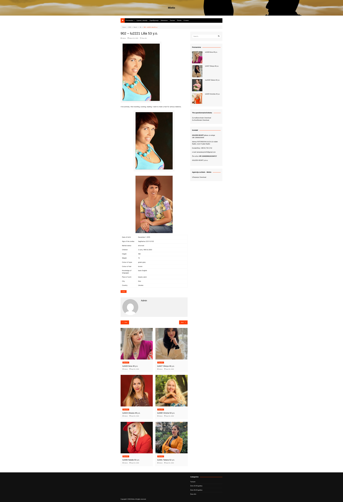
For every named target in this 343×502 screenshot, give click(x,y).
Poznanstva (129, 20)
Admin (124, 38)
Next (182, 322)
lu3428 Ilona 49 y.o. (130, 366)
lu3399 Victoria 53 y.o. (166, 413)
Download (207, 118)
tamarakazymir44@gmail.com (206, 152)
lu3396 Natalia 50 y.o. (131, 460)
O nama (186, 20)
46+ (124, 291)
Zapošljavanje (154, 20)
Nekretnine (164, 20)
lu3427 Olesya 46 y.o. (166, 366)
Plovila (179, 20)
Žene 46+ (144, 38)
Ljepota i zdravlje (142, 20)
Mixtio (171, 7)
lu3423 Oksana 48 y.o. (131, 413)
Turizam (172, 20)
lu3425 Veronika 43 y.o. (212, 94)
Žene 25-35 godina (196, 486)
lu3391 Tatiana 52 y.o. (166, 460)
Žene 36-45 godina (196, 490)
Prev (126, 322)
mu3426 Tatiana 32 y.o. (212, 80)
